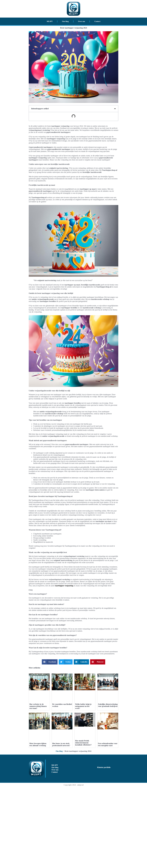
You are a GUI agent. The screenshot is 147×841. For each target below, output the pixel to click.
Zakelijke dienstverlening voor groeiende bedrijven (108, 705)
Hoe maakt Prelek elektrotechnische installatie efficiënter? (83, 743)
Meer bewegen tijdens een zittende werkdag (37, 744)
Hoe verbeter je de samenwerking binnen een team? (38, 706)
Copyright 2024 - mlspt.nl (73, 785)
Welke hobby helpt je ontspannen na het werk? (83, 706)
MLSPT (50, 21)
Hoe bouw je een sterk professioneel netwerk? (61, 744)
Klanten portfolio (103, 767)
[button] (115, 109)
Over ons (81, 21)
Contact (97, 21)
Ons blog (65, 21)
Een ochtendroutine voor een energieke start (107, 744)
